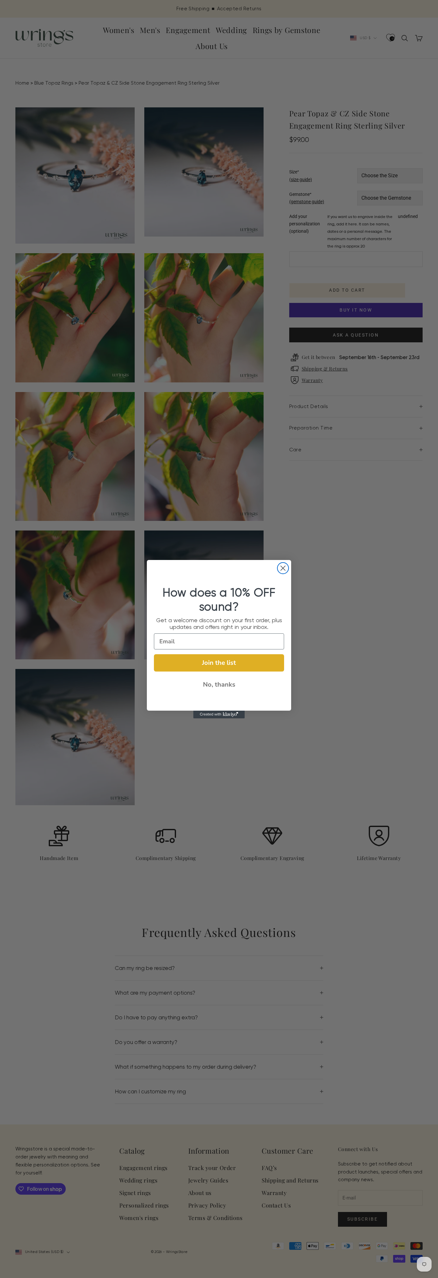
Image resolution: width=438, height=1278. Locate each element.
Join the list (219, 662)
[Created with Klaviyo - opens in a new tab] (219, 714)
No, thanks (219, 684)
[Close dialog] (283, 568)
